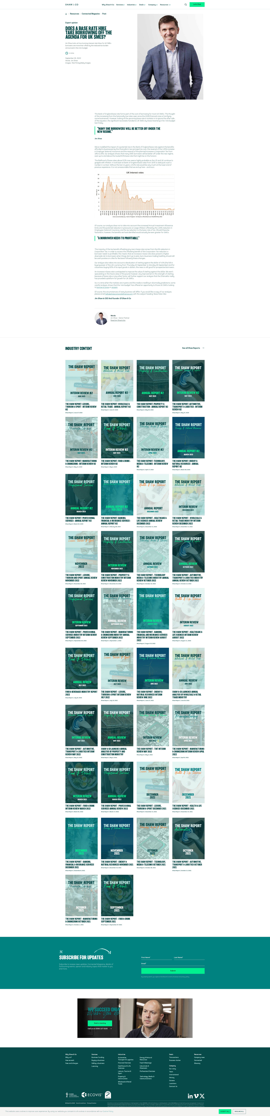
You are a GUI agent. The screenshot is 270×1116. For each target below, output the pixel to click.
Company (152, 5)
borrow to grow (103, 287)
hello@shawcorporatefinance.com (119, 294)
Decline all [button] (239, 1111)
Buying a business (98, 1060)
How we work (69, 1060)
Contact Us (173, 1086)
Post (104, 14)
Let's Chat (197, 4)
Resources (164, 5)
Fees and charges (71, 1063)
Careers (172, 1080)
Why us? (68, 1057)
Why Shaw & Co (108, 5)
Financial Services (124, 1063)
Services (119, 5)
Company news (199, 1057)
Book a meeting (100, 1023)
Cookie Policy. (108, 1111)
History (171, 1078)
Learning (95, 1066)
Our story (172, 1069)
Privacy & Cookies (91, 1103)
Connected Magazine (91, 14)
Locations (172, 1083)
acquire (114, 287)
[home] (71, 4)
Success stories (175, 1060)
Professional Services (147, 1071)
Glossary (197, 1063)
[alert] (135, 1111)
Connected (198, 1060)
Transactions (174, 1057)
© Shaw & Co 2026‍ (70, 1103)
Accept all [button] (225, 1111)
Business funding (98, 1057)
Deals (140, 5)
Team (171, 1072)
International (174, 1075)
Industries (131, 5)
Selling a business (98, 1063)
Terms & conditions (81, 1103)
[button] (120, 4)
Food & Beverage (145, 1063)
